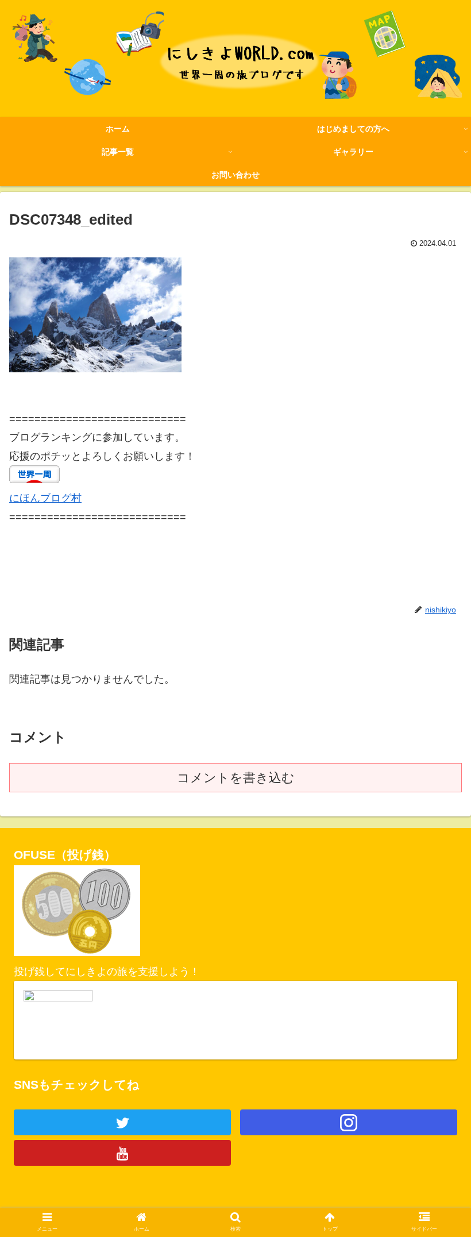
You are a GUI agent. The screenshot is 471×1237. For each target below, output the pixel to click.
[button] (436, 1029)
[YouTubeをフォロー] (122, 1153)
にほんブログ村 (45, 498)
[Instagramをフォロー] (348, 1122)
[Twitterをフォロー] (122, 1122)
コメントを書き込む (236, 777)
